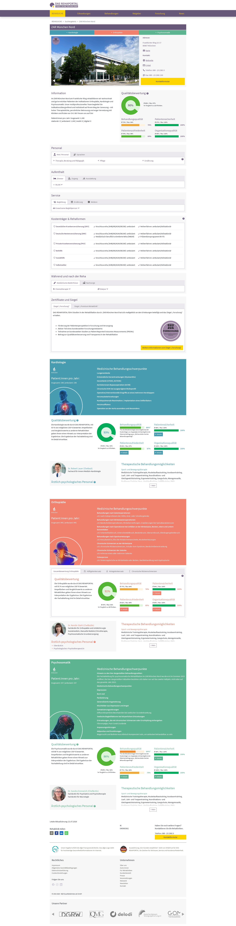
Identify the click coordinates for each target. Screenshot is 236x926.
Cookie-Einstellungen (59, 873)
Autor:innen (124, 868)
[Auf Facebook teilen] (56, 833)
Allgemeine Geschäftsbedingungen (64, 868)
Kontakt (123, 886)
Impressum (56, 865)
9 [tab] (106, 81)
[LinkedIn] (61, 884)
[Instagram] (57, 884)
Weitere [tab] (94, 202)
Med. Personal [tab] (62, 154)
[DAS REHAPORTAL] (64, 4)
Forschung (160, 13)
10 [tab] (110, 81)
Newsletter (124, 883)
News (181, 13)
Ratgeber (137, 13)
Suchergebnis (70, 21)
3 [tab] (87, 81)
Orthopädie (118, 32)
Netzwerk (123, 881)
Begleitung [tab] (61, 202)
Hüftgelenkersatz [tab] (94, 571)
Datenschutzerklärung (60, 870)
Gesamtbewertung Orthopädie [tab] (66, 571)
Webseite (149, 60)
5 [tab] (94, 81)
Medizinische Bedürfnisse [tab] (67, 283)
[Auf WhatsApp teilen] (66, 833)
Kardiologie (73, 32)
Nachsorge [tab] (90, 283)
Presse (122, 875)
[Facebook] (53, 884)
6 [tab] (97, 81)
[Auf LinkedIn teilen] (61, 833)
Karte (148, 50)
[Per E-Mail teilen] (51, 833)
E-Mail (148, 65)
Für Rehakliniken (126, 870)
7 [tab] (100, 81)
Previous (54, 80)
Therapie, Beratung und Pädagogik (69, 160)
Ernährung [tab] (78, 202)
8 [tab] (103, 81)
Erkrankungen (83, 13)
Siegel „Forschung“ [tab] (61, 306)
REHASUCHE (57, 21)
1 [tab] (81, 81)
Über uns (123, 865)
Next (136, 80)
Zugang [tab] (74, 178)
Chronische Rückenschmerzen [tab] (144, 571)
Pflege (102, 160)
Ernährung (149, 160)
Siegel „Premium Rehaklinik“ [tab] (86, 306)
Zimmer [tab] (59, 178)
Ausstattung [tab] (91, 178)
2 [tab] (84, 81)
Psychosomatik (163, 32)
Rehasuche (57, 13)
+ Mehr (153, 485)
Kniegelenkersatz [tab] (116, 571)
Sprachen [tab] (80, 154)
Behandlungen (111, 13)
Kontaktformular (163, 81)
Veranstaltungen (126, 878)
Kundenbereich (125, 873)
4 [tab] (90, 81)
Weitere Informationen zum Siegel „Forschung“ (161, 347)
